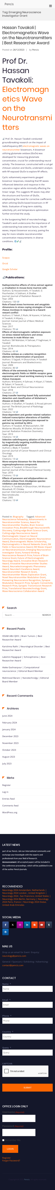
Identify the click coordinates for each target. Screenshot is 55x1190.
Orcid (5, 263)
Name (6, 983)
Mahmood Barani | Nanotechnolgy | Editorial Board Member (25, 679)
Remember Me (12, 1140)
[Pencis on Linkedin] (27, 925)
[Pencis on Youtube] (41, 925)
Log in (5, 791)
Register (6, 785)
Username (13, 1112)
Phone (6, 1015)
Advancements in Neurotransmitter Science (24, 520)
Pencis (9, 4)
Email (6, 999)
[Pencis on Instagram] (20, 925)
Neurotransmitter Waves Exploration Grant (24, 574)
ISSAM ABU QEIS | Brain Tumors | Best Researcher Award (22, 638)
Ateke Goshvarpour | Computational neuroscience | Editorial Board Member (22, 669)
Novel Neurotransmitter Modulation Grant (24, 577)
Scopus (6, 257)
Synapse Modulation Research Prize (26, 581)
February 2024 (9, 722)
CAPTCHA (7, 1063)
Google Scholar (10, 269)
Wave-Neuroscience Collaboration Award (23, 591)
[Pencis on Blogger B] (34, 925)
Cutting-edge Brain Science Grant (30, 530)
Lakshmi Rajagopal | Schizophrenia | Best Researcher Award (23, 658)
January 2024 (9, 729)
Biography (18, 516)
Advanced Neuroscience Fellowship (23, 518)
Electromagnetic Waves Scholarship (28, 541)
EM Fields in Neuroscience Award (26, 545)
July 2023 (6, 763)
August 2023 (8, 756)
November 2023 (10, 743)
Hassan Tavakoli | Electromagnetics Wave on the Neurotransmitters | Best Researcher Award (27, 35)
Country (7, 1031)
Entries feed (8, 798)
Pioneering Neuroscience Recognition (21, 580)
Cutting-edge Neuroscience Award (19, 533)
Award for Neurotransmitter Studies (21, 523)
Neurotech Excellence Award (24, 569)
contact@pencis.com (12, 965)
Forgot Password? (11, 1160)
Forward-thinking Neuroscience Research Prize (20, 554)
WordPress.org (9, 812)
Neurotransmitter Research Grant (19, 571)
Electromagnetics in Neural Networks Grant (24, 544)
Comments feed (10, 805)
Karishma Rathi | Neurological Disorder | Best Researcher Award (26, 648)
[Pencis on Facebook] (5, 925)
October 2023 (9, 749)
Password (13, 1126)
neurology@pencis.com (14, 955)
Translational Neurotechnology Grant (27, 588)
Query (6, 1047)
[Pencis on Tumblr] (49, 925)
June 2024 (7, 715)
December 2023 (10, 736)
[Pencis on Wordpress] (5, 932)
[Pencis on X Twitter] (12, 925)
